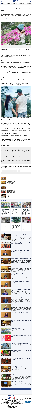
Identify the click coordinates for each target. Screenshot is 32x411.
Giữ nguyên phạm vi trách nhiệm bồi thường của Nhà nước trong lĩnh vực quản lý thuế (21, 367)
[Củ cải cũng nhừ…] (16, 205)
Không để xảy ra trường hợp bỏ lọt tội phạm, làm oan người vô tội (21, 321)
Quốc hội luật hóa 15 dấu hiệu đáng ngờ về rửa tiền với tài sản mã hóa (20, 251)
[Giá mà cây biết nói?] (16, 220)
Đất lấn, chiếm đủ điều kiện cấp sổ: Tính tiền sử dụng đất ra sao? (21, 336)
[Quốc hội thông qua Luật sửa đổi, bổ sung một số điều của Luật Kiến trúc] (6, 284)
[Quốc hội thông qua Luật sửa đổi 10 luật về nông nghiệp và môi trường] (6, 269)
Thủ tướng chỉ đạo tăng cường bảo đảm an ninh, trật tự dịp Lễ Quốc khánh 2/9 (21, 351)
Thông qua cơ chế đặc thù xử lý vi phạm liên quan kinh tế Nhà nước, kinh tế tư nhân (21, 298)
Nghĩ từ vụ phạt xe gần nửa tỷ (5, 224)
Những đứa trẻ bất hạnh (25, 224)
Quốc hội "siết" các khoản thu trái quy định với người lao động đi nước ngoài (20, 305)
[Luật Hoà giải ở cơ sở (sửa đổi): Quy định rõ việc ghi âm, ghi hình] (6, 292)
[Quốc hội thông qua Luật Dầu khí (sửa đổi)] (6, 384)
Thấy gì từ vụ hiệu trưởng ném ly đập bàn (26, 210)
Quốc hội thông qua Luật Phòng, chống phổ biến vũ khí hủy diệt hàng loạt (20, 359)
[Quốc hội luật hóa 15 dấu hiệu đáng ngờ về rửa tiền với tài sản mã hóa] (6, 253)
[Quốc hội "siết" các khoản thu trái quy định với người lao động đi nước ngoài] (6, 307)
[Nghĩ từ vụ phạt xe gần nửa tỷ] (5, 220)
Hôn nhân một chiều (4, 18)
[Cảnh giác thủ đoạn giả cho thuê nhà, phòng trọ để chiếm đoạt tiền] (6, 377)
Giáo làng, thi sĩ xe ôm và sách (5, 210)
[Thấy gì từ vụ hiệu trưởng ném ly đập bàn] (26, 205)
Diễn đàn (15, 240)
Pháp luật (15, 379)
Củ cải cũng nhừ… (15, 209)
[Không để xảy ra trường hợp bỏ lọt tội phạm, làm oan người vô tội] (6, 323)
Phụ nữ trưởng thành (4, 19)
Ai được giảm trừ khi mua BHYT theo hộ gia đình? (19, 343)
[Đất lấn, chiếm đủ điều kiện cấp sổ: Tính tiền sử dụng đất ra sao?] (6, 338)
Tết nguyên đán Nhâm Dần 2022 (17, 3)
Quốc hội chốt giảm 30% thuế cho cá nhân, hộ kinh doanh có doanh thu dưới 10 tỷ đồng (21, 259)
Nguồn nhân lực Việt (26, 3)
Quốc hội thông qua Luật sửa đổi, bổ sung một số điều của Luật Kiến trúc (21, 282)
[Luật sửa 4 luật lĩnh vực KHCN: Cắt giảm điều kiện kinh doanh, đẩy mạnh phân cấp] (6, 276)
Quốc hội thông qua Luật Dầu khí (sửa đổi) (18, 381)
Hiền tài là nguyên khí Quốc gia (7, 3)
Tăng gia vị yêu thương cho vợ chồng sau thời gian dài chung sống (10, 20)
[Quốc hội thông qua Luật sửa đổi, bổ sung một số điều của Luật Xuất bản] (6, 315)
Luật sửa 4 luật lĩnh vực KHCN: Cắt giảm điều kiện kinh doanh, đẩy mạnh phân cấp (20, 274)
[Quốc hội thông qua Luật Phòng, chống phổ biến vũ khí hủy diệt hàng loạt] (6, 361)
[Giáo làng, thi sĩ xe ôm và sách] (5, 205)
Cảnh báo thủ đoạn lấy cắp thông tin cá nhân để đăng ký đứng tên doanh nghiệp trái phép (20, 243)
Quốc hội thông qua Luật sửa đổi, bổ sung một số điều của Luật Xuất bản (21, 313)
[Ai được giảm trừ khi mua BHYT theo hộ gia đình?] (6, 346)
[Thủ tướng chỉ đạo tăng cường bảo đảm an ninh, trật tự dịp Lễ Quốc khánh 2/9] (6, 353)
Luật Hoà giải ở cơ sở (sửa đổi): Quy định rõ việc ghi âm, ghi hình (21, 290)
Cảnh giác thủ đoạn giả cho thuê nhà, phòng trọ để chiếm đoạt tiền (21, 374)
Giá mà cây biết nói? (15, 224)
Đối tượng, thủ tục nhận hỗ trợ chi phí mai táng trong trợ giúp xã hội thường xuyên (20, 235)
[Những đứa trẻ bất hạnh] (26, 220)
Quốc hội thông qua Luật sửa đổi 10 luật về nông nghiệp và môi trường (21, 266)
